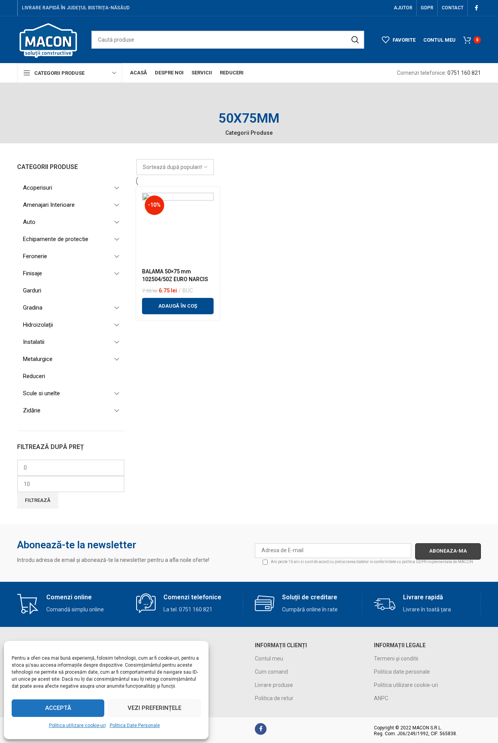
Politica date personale (402, 672)
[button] (178, 306)
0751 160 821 (464, 73)
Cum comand (271, 672)
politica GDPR (414, 562)
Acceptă (58, 707)
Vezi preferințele (154, 707)
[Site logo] (48, 39)
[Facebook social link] (476, 8)
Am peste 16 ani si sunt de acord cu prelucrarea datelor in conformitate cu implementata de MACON (371, 562)
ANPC (381, 698)
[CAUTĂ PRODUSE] (355, 40)
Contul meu (269, 658)
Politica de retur (274, 698)
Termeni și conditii (396, 658)
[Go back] (249, 100)
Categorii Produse (249, 133)
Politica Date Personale (135, 725)
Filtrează (38, 500)
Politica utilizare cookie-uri (77, 725)
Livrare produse (274, 685)
